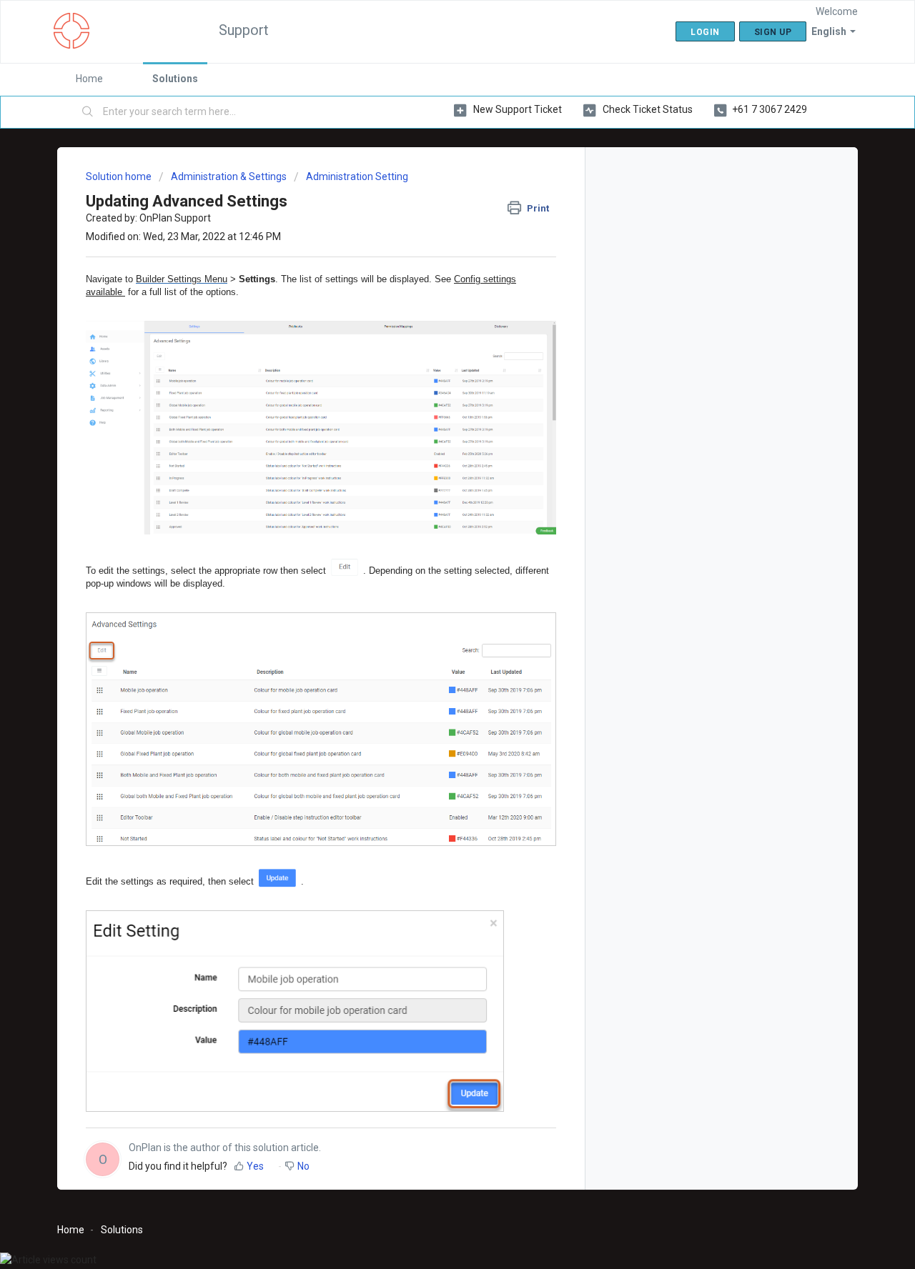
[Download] (431, 456)
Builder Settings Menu (181, 279)
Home (89, 78)
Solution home (120, 176)
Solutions (175, 78)
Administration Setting (357, 176)
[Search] (88, 112)
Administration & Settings (229, 176)
